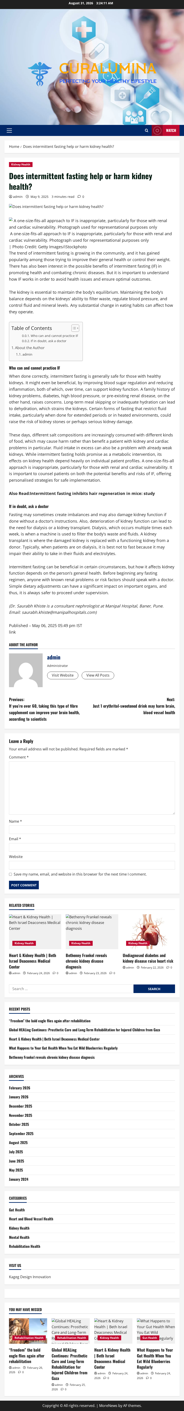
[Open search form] (146, 130)
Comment (19, 757)
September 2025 (21, 1133)
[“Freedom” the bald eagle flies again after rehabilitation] (28, 1331)
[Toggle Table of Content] (73, 328)
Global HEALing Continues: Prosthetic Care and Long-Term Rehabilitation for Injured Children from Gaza (84, 1029)
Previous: (44, 709)
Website (16, 856)
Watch (171, 130)
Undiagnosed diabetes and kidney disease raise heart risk (148, 958)
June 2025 (16, 1161)
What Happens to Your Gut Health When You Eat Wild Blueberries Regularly (63, 1048)
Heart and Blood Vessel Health (31, 1218)
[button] (9, 130)
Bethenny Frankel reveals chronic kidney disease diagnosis (86, 960)
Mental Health (19, 1237)
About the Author (30, 347)
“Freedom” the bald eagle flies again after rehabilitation (49, 1020)
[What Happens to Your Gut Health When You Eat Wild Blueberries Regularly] (156, 1331)
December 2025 (20, 1106)
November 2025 (20, 1115)
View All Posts (98, 675)
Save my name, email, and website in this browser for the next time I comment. (80, 874)
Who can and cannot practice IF (54, 336)
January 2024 (18, 1179)
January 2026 (18, 1096)
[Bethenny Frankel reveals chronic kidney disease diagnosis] (92, 931)
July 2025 (16, 1151)
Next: (134, 705)
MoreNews (108, 1405)
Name (15, 821)
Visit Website (63, 675)
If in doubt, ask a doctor (48, 341)
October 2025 (19, 1124)
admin (18, 196)
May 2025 (16, 1170)
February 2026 (19, 1087)
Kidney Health (20, 164)
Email (15, 838)
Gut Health (17, 1209)
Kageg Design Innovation (30, 1276)
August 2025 (18, 1142)
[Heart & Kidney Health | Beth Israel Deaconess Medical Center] (35, 931)
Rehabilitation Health (24, 1246)
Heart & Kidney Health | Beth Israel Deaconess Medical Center (32, 960)
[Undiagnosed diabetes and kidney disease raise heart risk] (149, 931)
